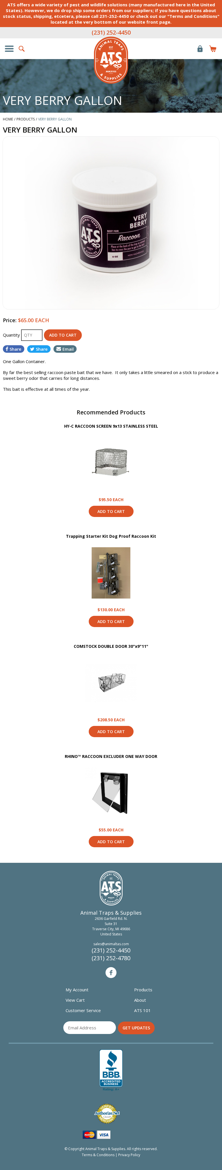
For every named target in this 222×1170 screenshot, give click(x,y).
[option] (111, 223)
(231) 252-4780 (111, 958)
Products (143, 989)
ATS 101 (142, 1010)
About (140, 1000)
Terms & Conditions (98, 1154)
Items (212, 48)
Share (15, 349)
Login (200, 48)
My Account (77, 989)
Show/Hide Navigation (9, 48)
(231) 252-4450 (111, 32)
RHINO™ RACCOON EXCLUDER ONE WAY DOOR (111, 756)
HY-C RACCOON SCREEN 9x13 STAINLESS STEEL (111, 426)
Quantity (12, 335)
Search (22, 48)
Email (68, 349)
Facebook (111, 972)
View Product (111, 462)
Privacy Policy (129, 1154)
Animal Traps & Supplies (111, 60)
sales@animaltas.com (111, 943)
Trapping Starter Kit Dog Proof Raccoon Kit (111, 536)
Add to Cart (111, 511)
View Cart (75, 1000)
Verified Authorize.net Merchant (107, 1114)
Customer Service (83, 1010)
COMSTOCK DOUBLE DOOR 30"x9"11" (111, 646)
